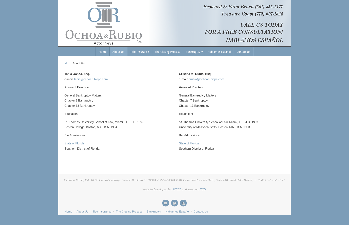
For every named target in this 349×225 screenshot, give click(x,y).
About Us (82, 211)
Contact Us (201, 211)
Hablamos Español (177, 211)
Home (68, 211)
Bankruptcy (154, 211)
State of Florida (74, 143)
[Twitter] (174, 203)
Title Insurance (102, 211)
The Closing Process (129, 211)
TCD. (203, 189)
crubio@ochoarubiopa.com (206, 79)
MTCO (176, 189)
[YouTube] (165, 203)
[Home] (66, 63)
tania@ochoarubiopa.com (90, 79)
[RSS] (183, 203)
